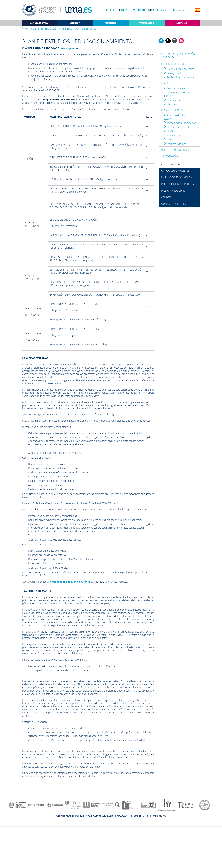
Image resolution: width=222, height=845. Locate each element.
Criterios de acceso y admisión (176, 94)
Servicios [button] (181, 23)
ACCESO (165, 83)
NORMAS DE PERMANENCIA (176, 177)
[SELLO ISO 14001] (148, 804)
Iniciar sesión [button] (183, 10)
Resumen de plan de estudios (176, 116)
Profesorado (173, 135)
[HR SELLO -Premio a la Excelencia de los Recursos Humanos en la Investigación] (167, 804)
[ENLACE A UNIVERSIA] (36, 804)
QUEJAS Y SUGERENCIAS (174, 203)
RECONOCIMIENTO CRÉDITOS (177, 184)
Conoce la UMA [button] (39, 23)
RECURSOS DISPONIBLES (175, 149)
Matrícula (171, 104)
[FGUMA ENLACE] (55, 804)
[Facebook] (161, 40)
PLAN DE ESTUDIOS (172, 110)
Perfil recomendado (177, 88)
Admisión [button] (110, 23)
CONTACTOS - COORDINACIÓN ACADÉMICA (178, 55)
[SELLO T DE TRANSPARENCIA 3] (130, 804)
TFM (168, 139)
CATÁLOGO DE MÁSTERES (175, 170)
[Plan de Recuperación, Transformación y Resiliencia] (186, 804)
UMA (25, 28)
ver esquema (69, 48)
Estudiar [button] (74, 23)
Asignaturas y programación (181, 123)
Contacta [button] (161, 10)
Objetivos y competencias (180, 69)
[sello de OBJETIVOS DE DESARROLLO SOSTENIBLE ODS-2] (17, 804)
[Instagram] (175, 40)
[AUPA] (92, 804)
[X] (168, 40)
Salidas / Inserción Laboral (180, 77)
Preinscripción (174, 100)
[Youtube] (181, 40)
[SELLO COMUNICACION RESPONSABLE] (111, 804)
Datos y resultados (176, 73)
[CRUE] (73, 804)
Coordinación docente (178, 127)
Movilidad (171, 131)
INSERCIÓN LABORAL (173, 190)
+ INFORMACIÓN (170, 156)
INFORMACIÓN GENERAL (175, 64)
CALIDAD (166, 197)
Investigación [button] (146, 23)
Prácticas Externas (176, 144)
